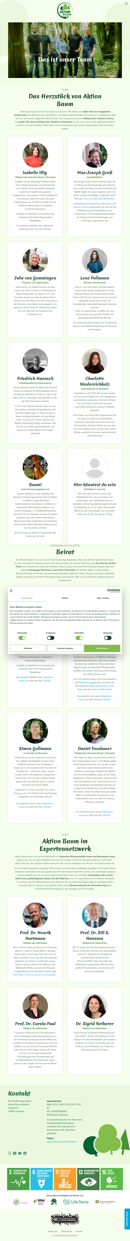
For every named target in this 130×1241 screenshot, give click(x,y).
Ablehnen (28, 648)
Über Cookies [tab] (103, 598)
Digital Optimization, (98, 685)
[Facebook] (14, 1153)
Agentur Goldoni (81, 207)
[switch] (50, 638)
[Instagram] (9, 1153)
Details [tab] (65, 598)
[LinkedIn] (24, 1153)
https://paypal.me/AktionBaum (62, 1141)
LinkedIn (47, 680)
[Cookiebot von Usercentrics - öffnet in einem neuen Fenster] (109, 591)
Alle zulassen (102, 648)
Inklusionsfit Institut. (102, 689)
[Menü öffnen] (126, 4)
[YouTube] (19, 1153)
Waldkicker (84, 682)
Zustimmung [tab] (27, 598)
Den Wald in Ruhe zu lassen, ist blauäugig (34, 974)
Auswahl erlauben (65, 648)
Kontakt (79, 1231)
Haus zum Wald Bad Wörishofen (98, 198)
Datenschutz (66, 1231)
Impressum (53, 1231)
